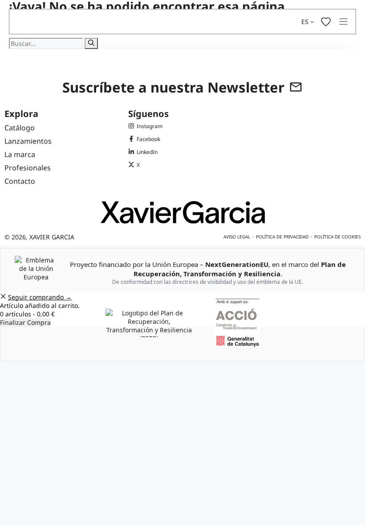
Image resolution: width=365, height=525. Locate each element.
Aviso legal (236, 237)
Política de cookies (337, 237)
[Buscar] (91, 43)
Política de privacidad (282, 237)
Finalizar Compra (25, 322)
